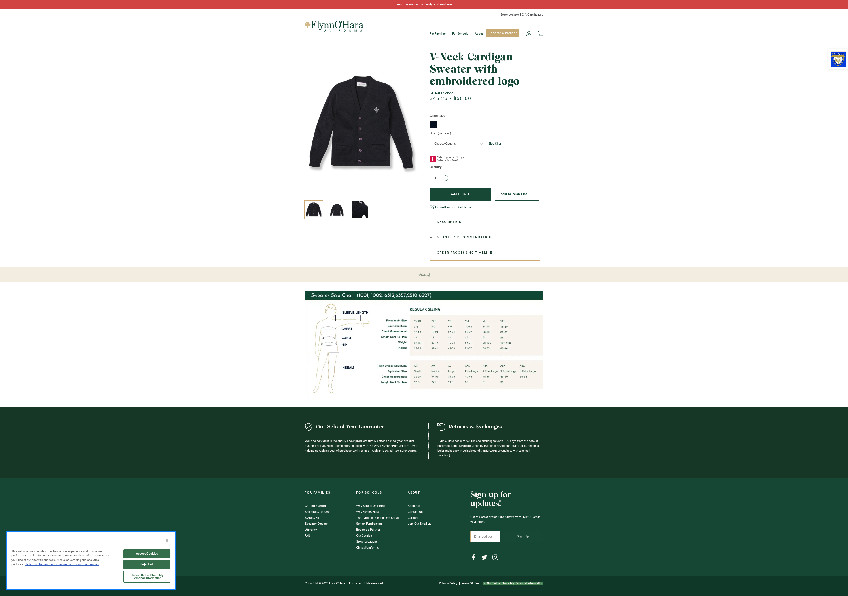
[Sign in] (528, 34)
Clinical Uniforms (367, 547)
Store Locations (367, 541)
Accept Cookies (147, 553)
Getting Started (315, 506)
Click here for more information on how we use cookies (62, 564)
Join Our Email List (420, 523)
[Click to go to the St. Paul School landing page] (838, 59)
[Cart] (540, 34)
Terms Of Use (470, 583)
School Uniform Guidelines (453, 207)
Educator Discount (317, 523)
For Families (438, 33)
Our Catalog (364, 535)
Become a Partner (503, 33)
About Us (414, 506)
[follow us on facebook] (473, 557)
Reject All (146, 564)
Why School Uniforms (370, 506)
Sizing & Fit (312, 518)
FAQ (307, 535)
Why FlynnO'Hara (367, 512)
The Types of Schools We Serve (377, 518)
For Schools (460, 33)
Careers (413, 518)
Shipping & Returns (317, 512)
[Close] (167, 540)
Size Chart (495, 143)
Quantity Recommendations (465, 237)
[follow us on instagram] (495, 557)
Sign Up (523, 536)
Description (449, 222)
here (448, 4)
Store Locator (509, 14)
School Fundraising (369, 523)
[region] (91, 560)
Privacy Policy (448, 583)
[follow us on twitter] (484, 557)
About (479, 33)
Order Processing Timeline (464, 252)
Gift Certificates (532, 14)
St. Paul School (442, 93)
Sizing (424, 274)
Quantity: (436, 167)
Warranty (311, 529)
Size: (440, 133)
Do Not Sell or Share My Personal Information (147, 577)
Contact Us (415, 512)
